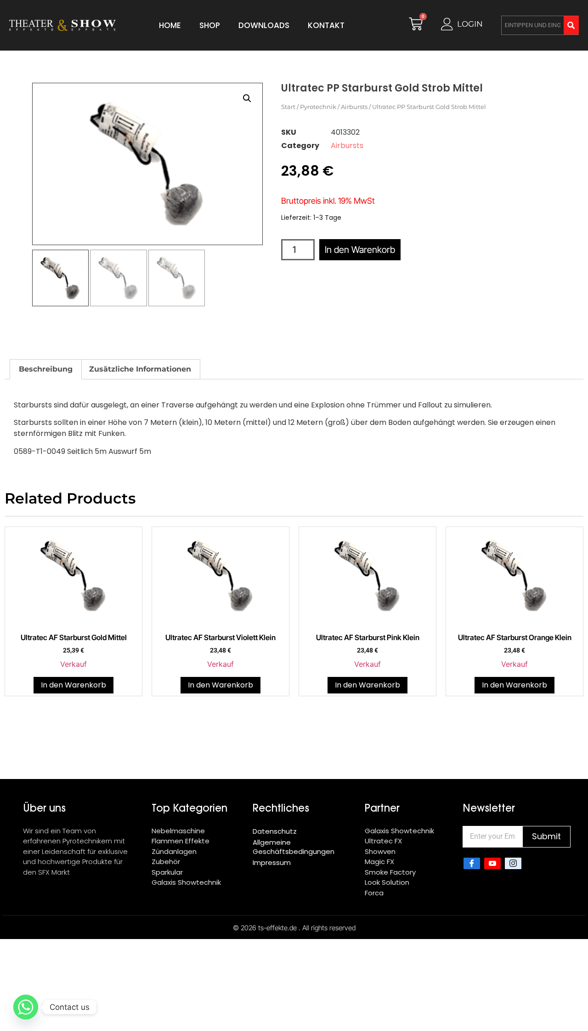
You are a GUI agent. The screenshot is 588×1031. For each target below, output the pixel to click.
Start (288, 106)
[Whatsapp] (25, 1007)
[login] (447, 24)
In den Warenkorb (360, 249)
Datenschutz (275, 831)
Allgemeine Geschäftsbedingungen (293, 846)
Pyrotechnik (318, 106)
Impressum (272, 862)
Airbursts (354, 106)
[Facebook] (472, 864)
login (470, 24)
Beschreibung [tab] (46, 369)
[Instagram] (513, 864)
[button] (247, 98)
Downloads (263, 25)
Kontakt (326, 25)
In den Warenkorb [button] (73, 685)
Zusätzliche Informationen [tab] (140, 369)
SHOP (209, 25)
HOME (170, 25)
